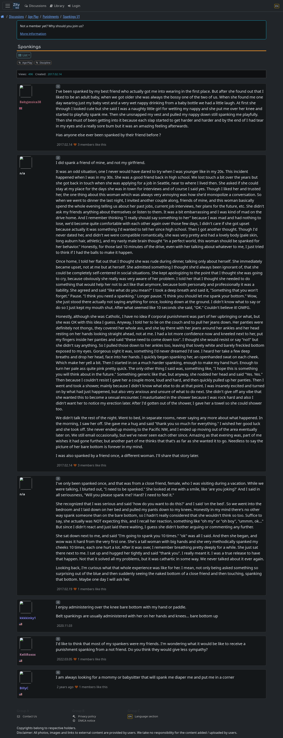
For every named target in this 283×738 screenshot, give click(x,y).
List (25, 55)
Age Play (33, 16)
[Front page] (2, 16)
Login (75, 6)
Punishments (51, 16)
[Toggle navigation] (7, 6)
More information (33, 34)
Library (58, 6)
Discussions (37, 6)
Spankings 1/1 (71, 16)
